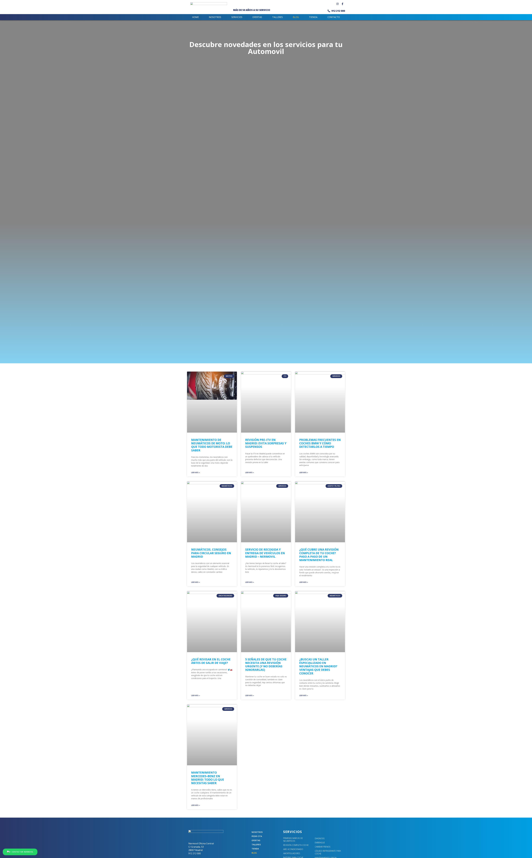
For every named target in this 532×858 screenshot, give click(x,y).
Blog (296, 17)
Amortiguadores (291, 853)
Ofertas (257, 17)
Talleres (277, 17)
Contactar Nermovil (22, 852)
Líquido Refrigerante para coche (328, 852)
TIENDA (313, 17)
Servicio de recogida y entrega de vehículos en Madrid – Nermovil (265, 553)
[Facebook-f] (342, 3)
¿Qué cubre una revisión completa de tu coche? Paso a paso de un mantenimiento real (319, 555)
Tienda (255, 848)
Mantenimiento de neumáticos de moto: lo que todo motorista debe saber (211, 445)
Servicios (236, 17)
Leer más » (195, 472)
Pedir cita (257, 836)
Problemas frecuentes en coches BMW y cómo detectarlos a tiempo (320, 443)
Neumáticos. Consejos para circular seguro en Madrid (211, 553)
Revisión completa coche (296, 845)
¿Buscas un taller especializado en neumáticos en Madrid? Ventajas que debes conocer (318, 666)
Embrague (320, 842)
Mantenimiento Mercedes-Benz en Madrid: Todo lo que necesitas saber (207, 778)
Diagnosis (320, 838)
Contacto (334, 17)
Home (195, 17)
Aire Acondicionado (293, 849)
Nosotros (215, 17)
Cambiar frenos (322, 846)
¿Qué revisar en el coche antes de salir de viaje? (211, 661)
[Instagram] (337, 3)
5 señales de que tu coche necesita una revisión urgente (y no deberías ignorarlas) (266, 664)
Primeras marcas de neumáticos (293, 839)
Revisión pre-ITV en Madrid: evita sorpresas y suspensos (265, 443)
